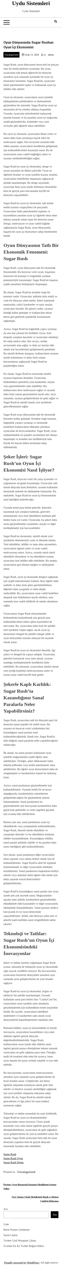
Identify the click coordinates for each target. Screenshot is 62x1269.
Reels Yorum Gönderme (16, 1229)
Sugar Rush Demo (13, 1162)
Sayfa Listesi (10, 1235)
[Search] (55, 21)
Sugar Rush (9, 1154)
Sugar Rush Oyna (13, 1158)
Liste (6, 1224)
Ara (5, 1209)
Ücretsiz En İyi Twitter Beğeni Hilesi (23, 1246)
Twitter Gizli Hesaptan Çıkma (19, 1240)
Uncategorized (11, 54)
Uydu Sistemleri (31, 3)
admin (51, 54)
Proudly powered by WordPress (21, 1262)
